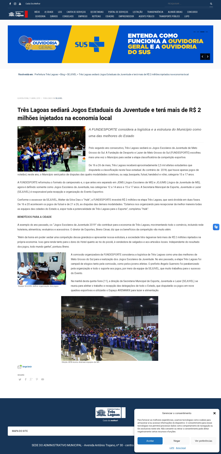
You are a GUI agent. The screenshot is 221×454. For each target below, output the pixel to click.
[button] (214, 413)
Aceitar (150, 440)
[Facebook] (10, 3)
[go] (211, 3)
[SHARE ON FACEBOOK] (25, 379)
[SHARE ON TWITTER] (19, 379)
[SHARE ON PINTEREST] (36, 379)
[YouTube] (19, 3)
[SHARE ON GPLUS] (31, 379)
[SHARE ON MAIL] (42, 379)
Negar (177, 440)
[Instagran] (15, 3)
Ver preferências (203, 440)
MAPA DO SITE (20, 431)
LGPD (172, 448)
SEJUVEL (59, 98)
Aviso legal (181, 448)
